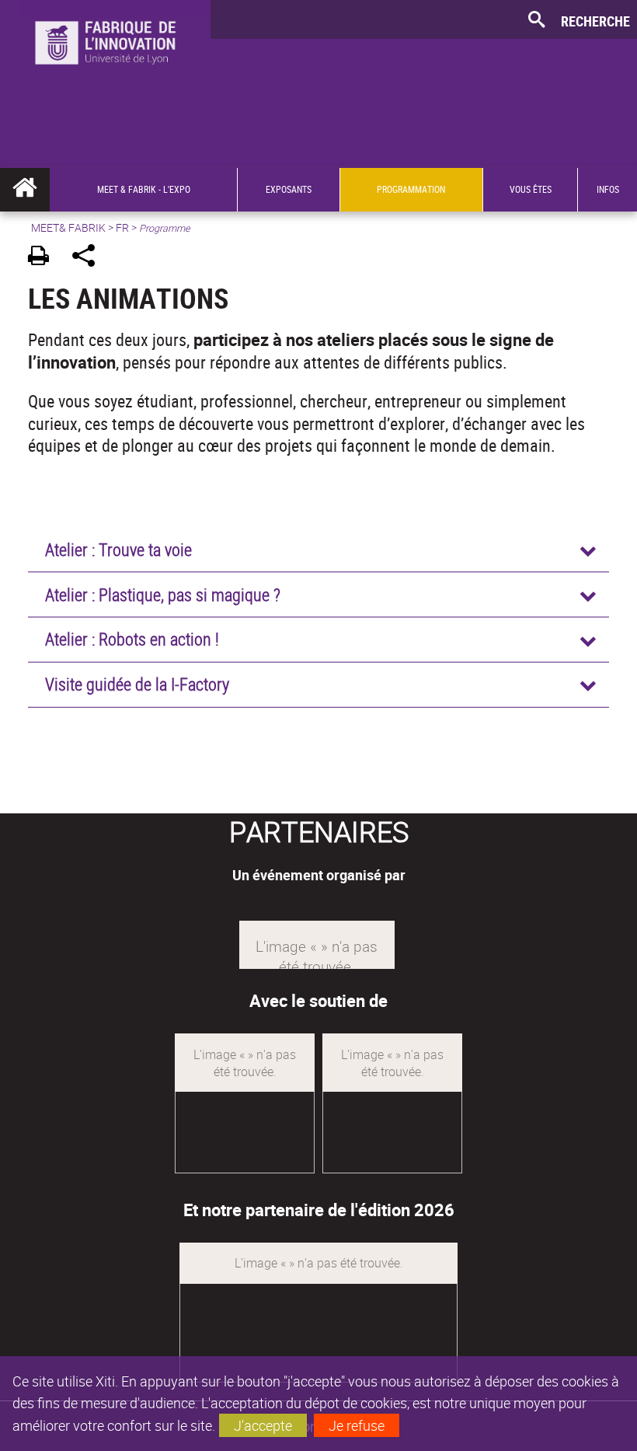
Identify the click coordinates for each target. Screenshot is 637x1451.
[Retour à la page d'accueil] (105, 63)
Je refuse (357, 1425)
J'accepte (263, 1425)
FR (122, 227)
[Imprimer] (44, 258)
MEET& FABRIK (68, 227)
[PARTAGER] (89, 258)
